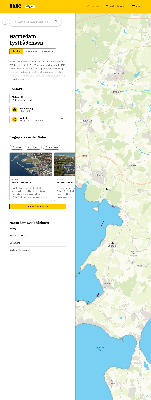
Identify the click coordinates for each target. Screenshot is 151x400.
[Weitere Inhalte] (69, 176)
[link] (37, 228)
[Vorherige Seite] (5, 21)
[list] (37, 239)
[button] (56, 21)
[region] (75, 200)
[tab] (16, 51)
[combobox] (35, 21)
